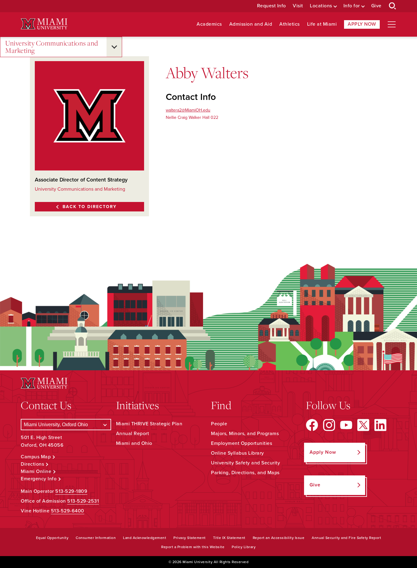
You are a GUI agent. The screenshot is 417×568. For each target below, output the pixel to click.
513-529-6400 (67, 511)
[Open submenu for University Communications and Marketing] (114, 47)
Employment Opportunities (241, 443)
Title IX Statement (229, 538)
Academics (209, 24)
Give (376, 6)
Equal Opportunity (52, 538)
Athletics (289, 24)
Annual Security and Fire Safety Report (346, 538)
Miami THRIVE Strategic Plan (149, 424)
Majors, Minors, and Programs (245, 434)
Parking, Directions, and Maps (245, 473)
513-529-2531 (83, 501)
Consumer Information (96, 538)
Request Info (271, 6)
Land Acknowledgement (144, 538)
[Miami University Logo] (44, 24)
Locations (321, 6)
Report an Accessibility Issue (279, 538)
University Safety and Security (245, 463)
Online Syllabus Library (237, 453)
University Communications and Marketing (51, 46)
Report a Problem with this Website (192, 547)
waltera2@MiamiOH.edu (188, 110)
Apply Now (362, 24)
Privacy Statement (189, 538)
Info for (351, 6)
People (219, 424)
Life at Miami (322, 24)
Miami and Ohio (134, 443)
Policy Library (244, 547)
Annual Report (132, 434)
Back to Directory (90, 206)
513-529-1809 (71, 491)
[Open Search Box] (392, 6)
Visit (298, 6)
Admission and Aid (250, 24)
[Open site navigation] (391, 24)
